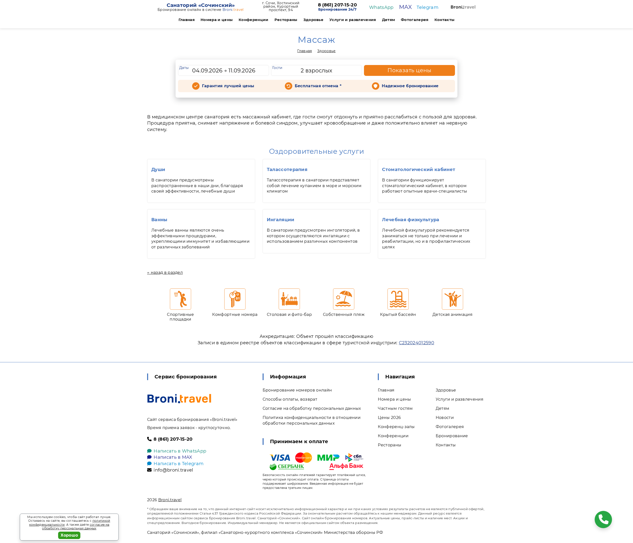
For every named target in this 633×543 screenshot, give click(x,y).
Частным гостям (395, 408)
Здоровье (313, 19)
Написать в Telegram (178, 463)
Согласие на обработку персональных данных (312, 408)
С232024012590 (416, 343)
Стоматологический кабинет (418, 169)
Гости (277, 67)
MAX (405, 7)
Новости (445, 417)
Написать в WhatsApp (180, 451)
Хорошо (69, 535)
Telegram (427, 7)
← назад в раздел (165, 272)
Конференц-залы (396, 426)
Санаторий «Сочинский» (201, 5)
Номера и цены (217, 19)
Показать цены (409, 70)
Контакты (444, 19)
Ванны (159, 219)
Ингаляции (280, 219)
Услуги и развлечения (352, 19)
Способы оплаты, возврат (290, 399)
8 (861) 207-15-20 (337, 5)
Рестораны (285, 19)
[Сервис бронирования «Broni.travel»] (463, 7)
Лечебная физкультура (410, 219)
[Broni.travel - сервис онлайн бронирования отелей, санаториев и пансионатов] (179, 399)
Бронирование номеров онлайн (297, 390)
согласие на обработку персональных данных (75, 526)
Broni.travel (170, 500)
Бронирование (452, 436)
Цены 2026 (389, 417)
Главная (187, 19)
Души (158, 169)
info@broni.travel (173, 470)
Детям (388, 19)
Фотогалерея (415, 19)
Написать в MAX (173, 457)
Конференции (254, 19)
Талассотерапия (287, 169)
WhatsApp (381, 7)
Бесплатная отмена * (318, 86)
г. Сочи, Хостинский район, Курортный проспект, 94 (280, 6)
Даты (184, 67)
